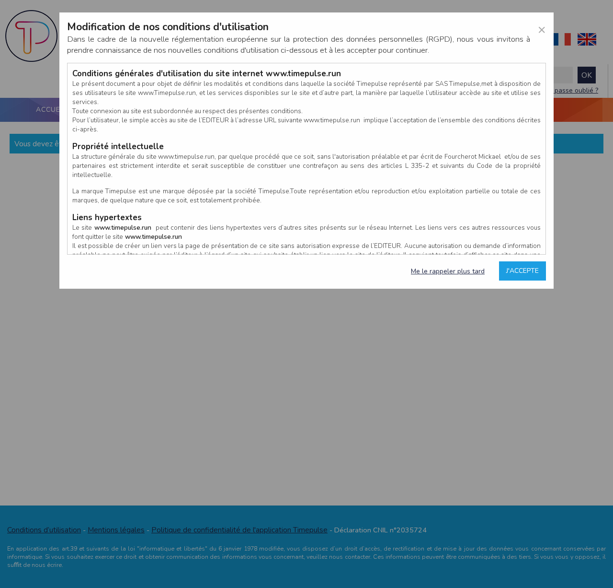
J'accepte (522, 270)
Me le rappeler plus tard (448, 271)
